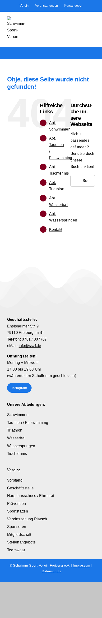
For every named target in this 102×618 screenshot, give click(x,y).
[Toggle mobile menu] (93, 19)
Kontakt (55, 229)
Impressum (81, 565)
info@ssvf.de (30, 346)
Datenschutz (51, 571)
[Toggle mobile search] (84, 19)
